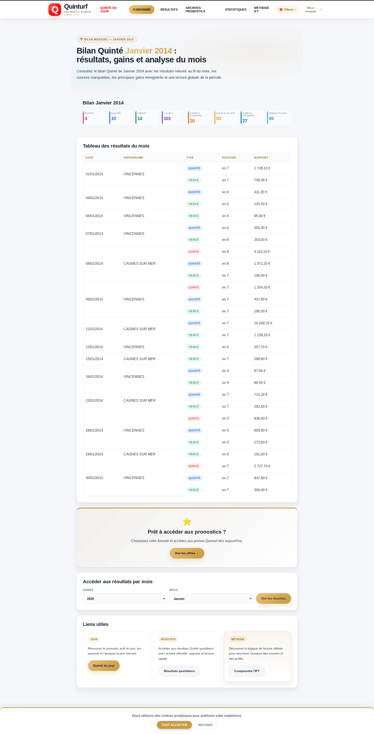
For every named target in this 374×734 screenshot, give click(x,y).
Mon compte (313, 9)
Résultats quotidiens (179, 671)
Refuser (205, 725)
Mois (173, 590)
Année (88, 590)
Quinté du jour (108, 9)
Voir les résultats (273, 598)
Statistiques (235, 9)
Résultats (169, 9)
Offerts (290, 9)
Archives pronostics (195, 9)
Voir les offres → (187, 553)
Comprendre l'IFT (247, 671)
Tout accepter (174, 725)
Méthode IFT (261, 9)
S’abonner (142, 9)
